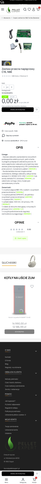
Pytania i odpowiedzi (12, 404)
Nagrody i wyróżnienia (13, 367)
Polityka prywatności (12, 411)
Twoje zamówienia (11, 426)
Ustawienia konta (11, 430)
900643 (5, 204)
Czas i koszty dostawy (13, 382)
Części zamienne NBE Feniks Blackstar (26, 18)
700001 (17, 199)
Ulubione (8, 433)
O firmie (8, 360)
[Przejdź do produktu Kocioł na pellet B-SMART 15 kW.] (19, 299)
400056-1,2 (18, 209)
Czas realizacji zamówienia (14, 386)
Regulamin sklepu (11, 408)
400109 (28, 197)
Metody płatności (11, 379)
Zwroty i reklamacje (12, 389)
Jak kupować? (10, 401)
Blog (6, 364)
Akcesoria (7, 18)
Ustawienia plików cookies (14, 415)
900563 (27, 214)
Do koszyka (19, 332)
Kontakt (8, 357)
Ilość (3, 83)
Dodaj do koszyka (17, 109)
